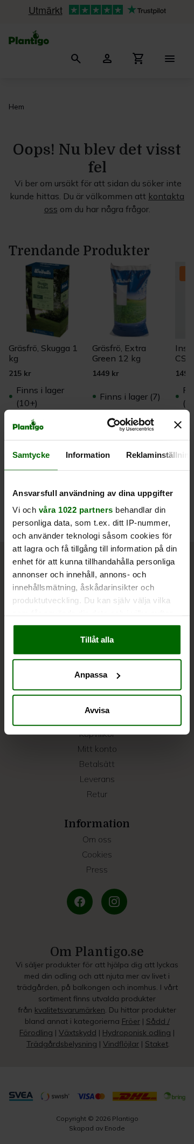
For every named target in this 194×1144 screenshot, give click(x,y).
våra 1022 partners (76, 509)
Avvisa (97, 709)
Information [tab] (88, 454)
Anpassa (90, 674)
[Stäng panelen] (178, 425)
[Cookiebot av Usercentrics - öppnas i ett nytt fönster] (113, 425)
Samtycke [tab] (31, 454)
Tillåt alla (97, 639)
